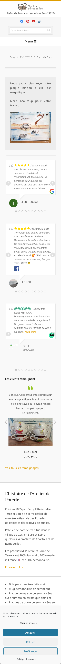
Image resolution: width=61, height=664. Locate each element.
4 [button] (32, 485)
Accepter (30, 632)
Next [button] (54, 436)
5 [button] (34, 485)
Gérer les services (28, 623)
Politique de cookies (26, 659)
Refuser (30, 642)
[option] (30, 433)
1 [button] (24, 485)
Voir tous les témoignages (22, 496)
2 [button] (27, 485)
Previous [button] (6, 436)
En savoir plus (14, 595)
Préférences (30, 651)
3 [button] (29, 485)
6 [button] (36, 485)
